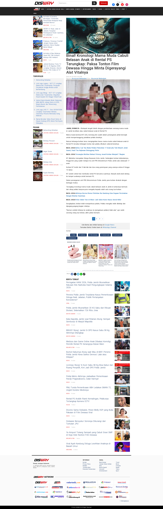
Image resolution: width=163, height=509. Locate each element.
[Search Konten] (94, 3)
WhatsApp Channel (109, 227)
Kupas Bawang (48, 173)
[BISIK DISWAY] (37, 9)
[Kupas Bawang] (37, 176)
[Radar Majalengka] (57, 492)
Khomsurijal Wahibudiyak (79, 78)
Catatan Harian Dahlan (53, 9)
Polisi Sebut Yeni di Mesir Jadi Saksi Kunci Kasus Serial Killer (98, 200)
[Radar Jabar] (89, 492)
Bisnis (100, 9)
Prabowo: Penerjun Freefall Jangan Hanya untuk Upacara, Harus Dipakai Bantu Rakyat (52, 44)
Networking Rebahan (42, 80)
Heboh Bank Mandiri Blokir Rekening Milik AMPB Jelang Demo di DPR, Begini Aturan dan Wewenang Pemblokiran (47, 103)
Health (113, 9)
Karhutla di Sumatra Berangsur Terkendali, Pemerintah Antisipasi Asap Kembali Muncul (52, 19)
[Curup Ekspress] (122, 492)
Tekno (117, 9)
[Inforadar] (73, 487)
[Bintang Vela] (37, 165)
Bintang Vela (47, 162)
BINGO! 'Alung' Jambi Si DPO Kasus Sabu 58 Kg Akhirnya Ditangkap (88, 331)
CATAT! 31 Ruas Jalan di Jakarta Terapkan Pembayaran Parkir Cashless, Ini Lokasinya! (53, 32)
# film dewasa (93, 235)
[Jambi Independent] (41, 487)
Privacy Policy (86, 464)
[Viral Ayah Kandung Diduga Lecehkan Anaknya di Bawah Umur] (122, 447)
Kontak (85, 462)
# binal (73, 235)
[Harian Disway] (57, 482)
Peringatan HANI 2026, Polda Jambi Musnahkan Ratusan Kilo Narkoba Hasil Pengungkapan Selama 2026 (89, 285)
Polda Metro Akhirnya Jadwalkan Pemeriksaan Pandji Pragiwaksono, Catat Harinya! (87, 377)
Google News (109, 225)
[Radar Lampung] (89, 487)
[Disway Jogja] (73, 492)
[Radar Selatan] (122, 497)
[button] (98, 35)
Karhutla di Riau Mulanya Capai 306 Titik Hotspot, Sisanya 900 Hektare (51, 55)
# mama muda (105, 235)
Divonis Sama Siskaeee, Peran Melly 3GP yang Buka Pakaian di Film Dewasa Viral (89, 411)
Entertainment (87, 9)
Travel (94, 9)
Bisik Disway (102, 462)
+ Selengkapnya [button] (124, 501)
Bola (62, 9)
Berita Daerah (70, 9)
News (42, 9)
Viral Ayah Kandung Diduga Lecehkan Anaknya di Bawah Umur (88, 445)
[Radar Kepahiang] (106, 492)
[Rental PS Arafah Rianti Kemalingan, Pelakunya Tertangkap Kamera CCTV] (122, 402)
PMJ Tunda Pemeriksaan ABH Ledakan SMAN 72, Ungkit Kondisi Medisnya (88, 389)
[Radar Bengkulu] (57, 497)
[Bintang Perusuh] (37, 144)
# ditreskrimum (72, 238)
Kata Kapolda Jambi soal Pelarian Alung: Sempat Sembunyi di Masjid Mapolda (88, 320)
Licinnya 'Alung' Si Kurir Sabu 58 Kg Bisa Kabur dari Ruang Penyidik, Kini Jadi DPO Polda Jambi (89, 366)
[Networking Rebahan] (37, 134)
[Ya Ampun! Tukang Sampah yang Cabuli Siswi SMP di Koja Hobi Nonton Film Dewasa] (122, 436)
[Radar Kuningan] (41, 492)
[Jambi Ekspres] (57, 487)
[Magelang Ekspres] (122, 487)
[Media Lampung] (89, 482)
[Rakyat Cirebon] (122, 482)
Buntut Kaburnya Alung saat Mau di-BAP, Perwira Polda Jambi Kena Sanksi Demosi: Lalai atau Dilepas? (88, 355)
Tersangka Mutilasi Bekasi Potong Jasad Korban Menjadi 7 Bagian (100, 154)
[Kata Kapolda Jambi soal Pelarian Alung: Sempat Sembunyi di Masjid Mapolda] (122, 322)
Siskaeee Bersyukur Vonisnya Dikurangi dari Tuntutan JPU (86, 422)
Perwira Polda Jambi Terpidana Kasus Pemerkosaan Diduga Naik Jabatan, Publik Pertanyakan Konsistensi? (89, 297)
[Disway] (41, 482)
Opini (35, 13)
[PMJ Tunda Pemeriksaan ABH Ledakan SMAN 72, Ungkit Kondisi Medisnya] (122, 391)
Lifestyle (107, 9)
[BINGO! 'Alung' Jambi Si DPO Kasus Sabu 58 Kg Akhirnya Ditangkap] (122, 333)
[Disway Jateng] (106, 487)
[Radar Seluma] (89, 497)
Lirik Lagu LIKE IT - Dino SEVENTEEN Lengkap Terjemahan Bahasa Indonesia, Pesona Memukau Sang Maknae (48, 113)
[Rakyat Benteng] (106, 497)
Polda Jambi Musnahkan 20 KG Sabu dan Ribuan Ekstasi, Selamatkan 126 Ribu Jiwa (88, 309)
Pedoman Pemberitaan (89, 469)
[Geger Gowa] (37, 155)
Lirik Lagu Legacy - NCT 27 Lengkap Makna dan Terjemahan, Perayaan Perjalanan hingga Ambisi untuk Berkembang (48, 87)
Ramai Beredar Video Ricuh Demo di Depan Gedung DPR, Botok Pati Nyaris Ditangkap (48, 121)
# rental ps (82, 235)
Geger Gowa (47, 151)
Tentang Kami (86, 467)
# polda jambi (117, 235)
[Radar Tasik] (73, 482)
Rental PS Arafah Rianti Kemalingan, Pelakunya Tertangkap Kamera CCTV (87, 400)
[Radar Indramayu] (106, 482)
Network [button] (104, 3)
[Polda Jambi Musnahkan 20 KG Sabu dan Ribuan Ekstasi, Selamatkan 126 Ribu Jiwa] (122, 311)
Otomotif (77, 9)
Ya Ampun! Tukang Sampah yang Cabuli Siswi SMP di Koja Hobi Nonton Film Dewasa (89, 433)
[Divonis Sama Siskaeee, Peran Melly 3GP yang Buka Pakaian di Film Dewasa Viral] (122, 413)
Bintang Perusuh (49, 141)
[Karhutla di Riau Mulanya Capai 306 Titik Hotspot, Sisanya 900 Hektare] (37, 57)
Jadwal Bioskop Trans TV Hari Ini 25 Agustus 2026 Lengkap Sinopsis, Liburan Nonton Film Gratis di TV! (52, 67)
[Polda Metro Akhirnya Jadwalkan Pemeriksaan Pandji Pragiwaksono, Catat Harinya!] (122, 379)
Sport (123, 9)
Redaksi (85, 466)
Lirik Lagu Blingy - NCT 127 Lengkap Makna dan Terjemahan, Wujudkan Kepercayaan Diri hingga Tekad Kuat (48, 95)
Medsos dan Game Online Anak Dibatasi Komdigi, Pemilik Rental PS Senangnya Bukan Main (88, 343)
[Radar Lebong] (73, 497)
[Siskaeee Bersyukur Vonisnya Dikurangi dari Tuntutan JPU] (122, 424)
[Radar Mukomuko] (41, 497)
